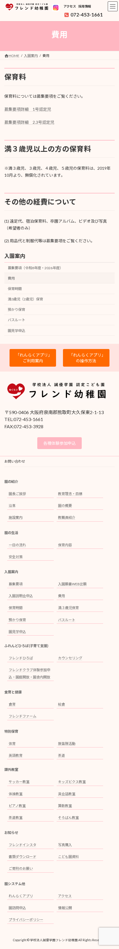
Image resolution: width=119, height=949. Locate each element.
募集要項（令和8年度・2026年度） (35, 268)
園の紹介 (11, 481)
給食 (61, 704)
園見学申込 (16, 330)
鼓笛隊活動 (66, 743)
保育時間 (15, 289)
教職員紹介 (66, 517)
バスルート (16, 320)
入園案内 (14, 256)
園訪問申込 (17, 908)
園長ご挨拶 (17, 494)
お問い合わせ (14, 461)
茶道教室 (16, 817)
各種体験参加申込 (59, 443)
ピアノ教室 (17, 806)
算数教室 (65, 806)
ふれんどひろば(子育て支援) (26, 646)
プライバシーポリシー (26, 919)
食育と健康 (13, 692)
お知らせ (11, 832)
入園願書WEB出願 (72, 584)
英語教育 (16, 755)
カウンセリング (70, 658)
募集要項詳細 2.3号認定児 (29, 122)
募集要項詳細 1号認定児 (27, 109)
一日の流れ (17, 545)
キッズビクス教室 (72, 782)
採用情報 (84, 6)
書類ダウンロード (22, 857)
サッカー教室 (19, 782)
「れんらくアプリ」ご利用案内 (33, 357)
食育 (12, 704)
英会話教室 (66, 794)
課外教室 (11, 770)
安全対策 (16, 557)
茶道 (61, 755)
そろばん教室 (68, 817)
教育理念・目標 (70, 494)
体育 (12, 743)
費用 (11, 278)
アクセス (70, 6)
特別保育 (11, 731)
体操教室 (16, 794)
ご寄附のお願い (21, 869)
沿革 (12, 505)
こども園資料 (68, 857)
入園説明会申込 (21, 596)
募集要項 (16, 584)
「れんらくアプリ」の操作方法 (86, 357)
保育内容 (65, 545)
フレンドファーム (22, 716)
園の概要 (65, 505)
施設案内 (16, 517)
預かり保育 (16, 310)
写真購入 (65, 845)
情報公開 (65, 908)
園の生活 (11, 533)
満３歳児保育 (68, 608)
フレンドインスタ (22, 845)
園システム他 (14, 884)
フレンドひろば (21, 658)
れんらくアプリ (21, 896)
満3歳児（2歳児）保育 (25, 299)
